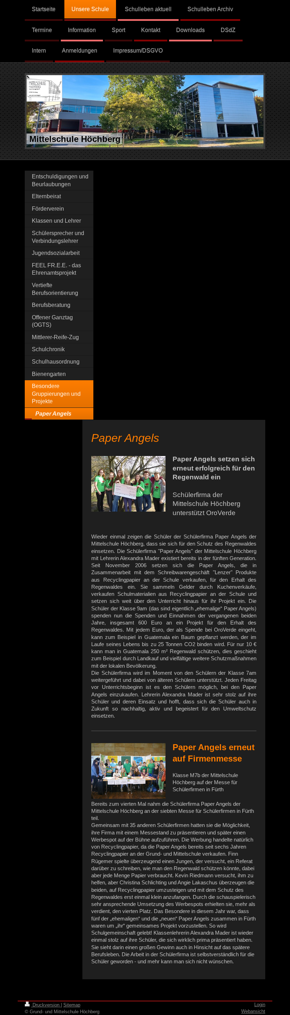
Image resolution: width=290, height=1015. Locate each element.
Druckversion (46, 1005)
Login (259, 1004)
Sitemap (71, 1005)
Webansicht (253, 1011)
